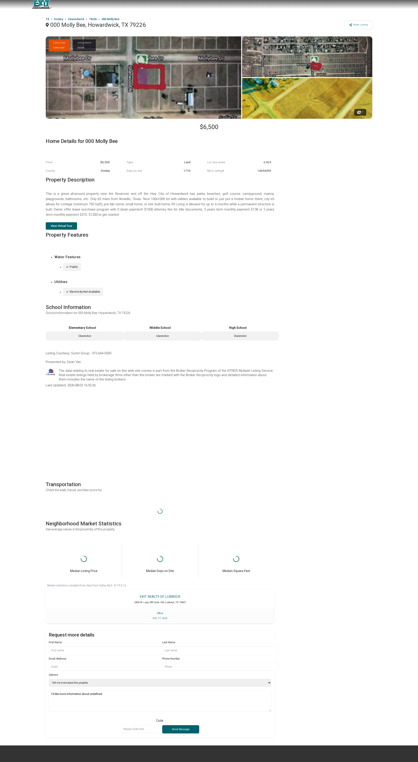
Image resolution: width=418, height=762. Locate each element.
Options (53, 674)
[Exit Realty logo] (41, 4)
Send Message (181, 729)
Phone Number (171, 658)
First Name (55, 642)
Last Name (168, 642)
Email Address (57, 658)
